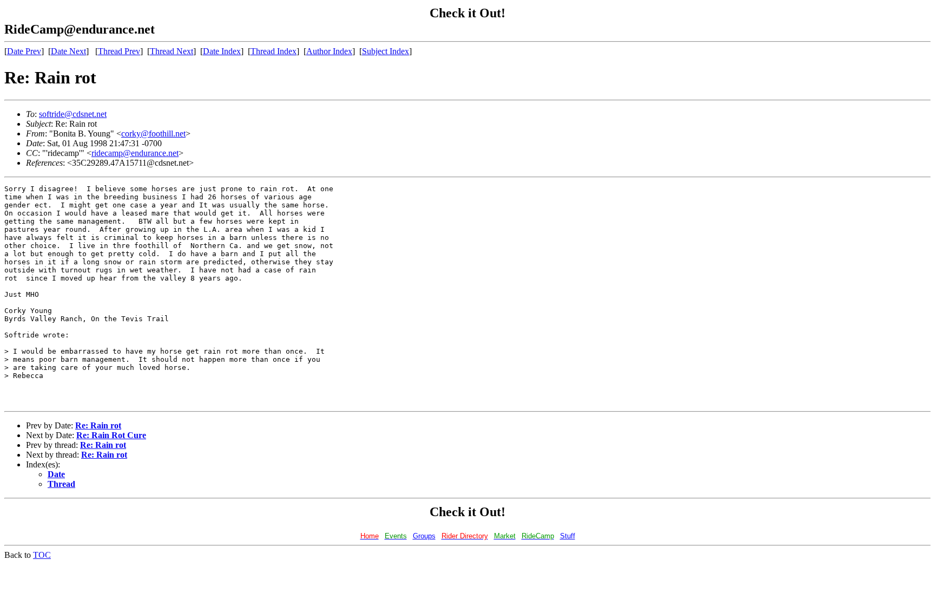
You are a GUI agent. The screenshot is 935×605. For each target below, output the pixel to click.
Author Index (329, 51)
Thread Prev (119, 51)
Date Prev (24, 51)
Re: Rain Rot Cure (111, 435)
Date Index (222, 51)
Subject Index (385, 51)
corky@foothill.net (153, 133)
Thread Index (274, 51)
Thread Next (171, 51)
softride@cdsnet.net (73, 114)
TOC (42, 555)
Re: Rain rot (98, 425)
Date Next (68, 51)
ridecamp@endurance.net (135, 153)
